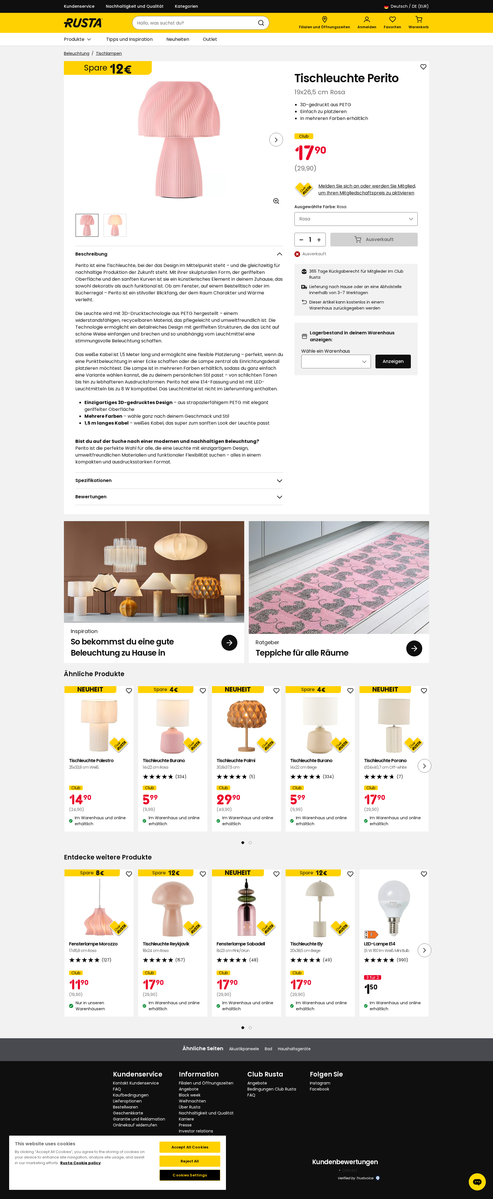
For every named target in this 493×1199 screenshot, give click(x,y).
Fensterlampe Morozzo (93, 947)
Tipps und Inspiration (129, 39)
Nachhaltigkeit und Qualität (134, 6)
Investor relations (196, 1131)
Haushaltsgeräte (294, 1049)
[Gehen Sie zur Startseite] (83, 22)
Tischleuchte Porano (385, 764)
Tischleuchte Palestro (91, 764)
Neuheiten (177, 39)
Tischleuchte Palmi (236, 764)
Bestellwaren (125, 1107)
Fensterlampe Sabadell (241, 947)
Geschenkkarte (128, 1113)
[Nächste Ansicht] (276, 139)
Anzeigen (393, 361)
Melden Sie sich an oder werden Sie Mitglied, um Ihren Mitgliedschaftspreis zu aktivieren (367, 189)
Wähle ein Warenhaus (325, 351)
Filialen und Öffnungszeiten (206, 1083)
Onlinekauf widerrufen (135, 1125)
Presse (185, 1125)
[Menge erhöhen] (319, 239)
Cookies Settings (190, 1175)
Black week (190, 1095)
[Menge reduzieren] (301, 239)
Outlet (210, 39)
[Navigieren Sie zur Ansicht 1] (87, 225)
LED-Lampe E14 (386, 947)
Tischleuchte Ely (306, 947)
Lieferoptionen (127, 1101)
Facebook (319, 1089)
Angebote (189, 1089)
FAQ (117, 1089)
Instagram (320, 1083)
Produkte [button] (74, 39)
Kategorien (186, 6)
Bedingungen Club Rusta (271, 1089)
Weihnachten (192, 1101)
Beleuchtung (76, 53)
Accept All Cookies (189, 1147)
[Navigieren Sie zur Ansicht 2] (115, 225)
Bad (268, 1049)
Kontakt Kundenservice (136, 1083)
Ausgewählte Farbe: (320, 207)
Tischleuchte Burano (164, 764)
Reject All (190, 1161)
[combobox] (195, 23)
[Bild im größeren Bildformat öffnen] (276, 201)
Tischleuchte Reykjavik (166, 947)
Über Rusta (189, 1107)
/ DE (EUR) (410, 6)
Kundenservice (79, 6)
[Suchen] (262, 23)
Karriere (186, 1119)
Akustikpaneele (244, 1049)
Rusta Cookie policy (80, 1163)
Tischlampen (109, 53)
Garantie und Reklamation (139, 1119)
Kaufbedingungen (131, 1095)
